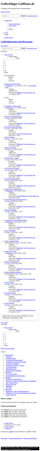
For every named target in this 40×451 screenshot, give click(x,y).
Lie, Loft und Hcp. (11, 374)
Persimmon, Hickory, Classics (15, 365)
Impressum (8, 389)
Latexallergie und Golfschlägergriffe (16, 220)
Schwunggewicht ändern (12, 179)
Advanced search (32, 16)
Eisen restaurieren (10, 230)
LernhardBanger (21, 196)
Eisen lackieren (9, 303)
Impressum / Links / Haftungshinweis (17, 391)
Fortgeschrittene (11, 358)
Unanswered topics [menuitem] (14, 24)
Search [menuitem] (11, 29)
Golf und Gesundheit (12, 363)
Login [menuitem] (6, 34)
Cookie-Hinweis (11, 395)
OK (31, 449)
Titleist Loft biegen (10, 147)
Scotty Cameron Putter (12, 241)
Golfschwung (9, 355)
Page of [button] (8, 54)
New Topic (4, 46)
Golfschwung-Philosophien (14, 360)
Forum (11, 423)
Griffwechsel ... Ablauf (12, 158)
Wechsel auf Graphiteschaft (13, 116)
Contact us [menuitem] (8, 428)
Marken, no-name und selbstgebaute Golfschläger (21, 381)
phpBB (11, 431)
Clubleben (8, 377)
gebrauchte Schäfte (10, 210)
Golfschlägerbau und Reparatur (17, 41)
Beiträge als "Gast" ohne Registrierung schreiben (21, 393)
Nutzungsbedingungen (16, 438)
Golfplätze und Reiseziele (14, 379)
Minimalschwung (11, 369)
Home (6, 423)
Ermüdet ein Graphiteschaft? (13, 189)
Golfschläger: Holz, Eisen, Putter (16, 362)
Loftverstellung (9, 282)
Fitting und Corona (10, 251)
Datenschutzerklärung (30, 438)
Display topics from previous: (11, 316)
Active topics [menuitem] (13, 25)
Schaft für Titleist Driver (12, 262)
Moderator (10, 86)
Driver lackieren (10, 137)
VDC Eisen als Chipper (12, 168)
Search (23, 16)
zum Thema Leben (11, 383)
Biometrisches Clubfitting (13, 370)
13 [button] (5, 70)
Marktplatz (9, 386)
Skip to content (5, 12)
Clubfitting (8, 372)
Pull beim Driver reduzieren (13, 127)
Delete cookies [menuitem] (9, 426)
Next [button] (6, 72)
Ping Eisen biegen (10, 293)
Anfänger (9, 357)
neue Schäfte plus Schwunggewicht (16, 199)
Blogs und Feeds (11, 384)
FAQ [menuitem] (6, 32)
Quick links (8, 20)
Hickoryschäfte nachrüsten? (13, 272)
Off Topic (9, 388)
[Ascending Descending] (14, 318)
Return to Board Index (8, 348)
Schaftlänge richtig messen (13, 106)
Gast (8, 118)
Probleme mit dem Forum (12, 84)
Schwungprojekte (11, 367)
